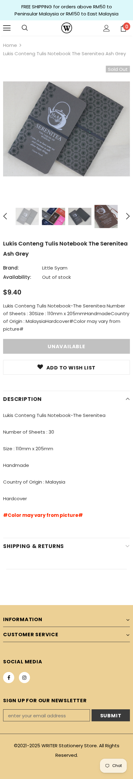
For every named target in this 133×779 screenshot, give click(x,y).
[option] (66, 128)
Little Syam (54, 268)
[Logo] (66, 28)
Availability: (17, 277)
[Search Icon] (25, 28)
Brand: (11, 268)
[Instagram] (24, 677)
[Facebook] (8, 677)
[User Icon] (106, 28)
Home (10, 45)
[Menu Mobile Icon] (7, 28)
